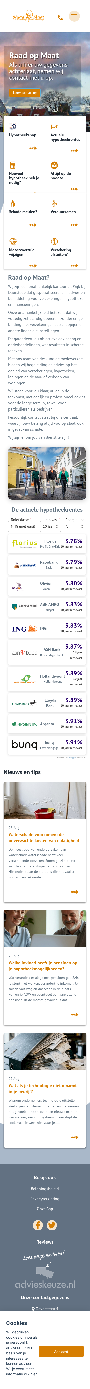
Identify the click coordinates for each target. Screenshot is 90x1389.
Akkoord (61, 1352)
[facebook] (38, 1225)
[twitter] (52, 1225)
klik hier (30, 1374)
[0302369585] (60, 16)
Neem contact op (25, 93)
